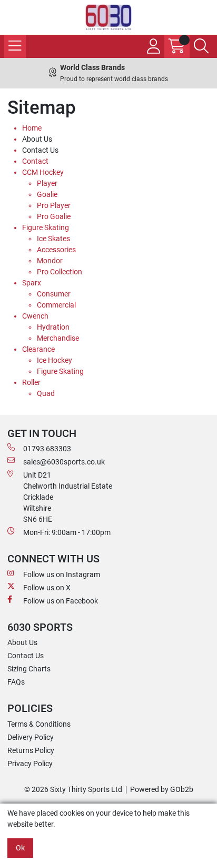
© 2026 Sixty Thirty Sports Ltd (73, 789)
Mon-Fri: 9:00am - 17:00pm (67, 532)
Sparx (31, 283)
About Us (37, 139)
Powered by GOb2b (161, 789)
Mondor (50, 260)
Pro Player (54, 205)
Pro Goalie (54, 216)
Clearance (38, 349)
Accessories (56, 249)
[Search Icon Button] (201, 46)
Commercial (56, 305)
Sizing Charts (29, 669)
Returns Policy (30, 750)
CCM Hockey (43, 172)
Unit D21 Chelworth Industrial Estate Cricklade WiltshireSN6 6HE (67, 497)
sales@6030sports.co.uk (64, 462)
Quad (46, 393)
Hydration (53, 327)
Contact (35, 161)
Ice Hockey (54, 360)
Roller (31, 382)
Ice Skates (53, 238)
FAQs (16, 682)
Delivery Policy (30, 737)
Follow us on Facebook (60, 601)
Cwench (35, 316)
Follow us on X (47, 587)
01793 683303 (47, 448)
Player (47, 183)
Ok (20, 848)
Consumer (54, 294)
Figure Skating (45, 227)
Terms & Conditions (39, 724)
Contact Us (40, 150)
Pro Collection (59, 271)
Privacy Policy (30, 763)
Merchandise (58, 338)
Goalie (47, 194)
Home (32, 128)
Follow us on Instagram (61, 574)
